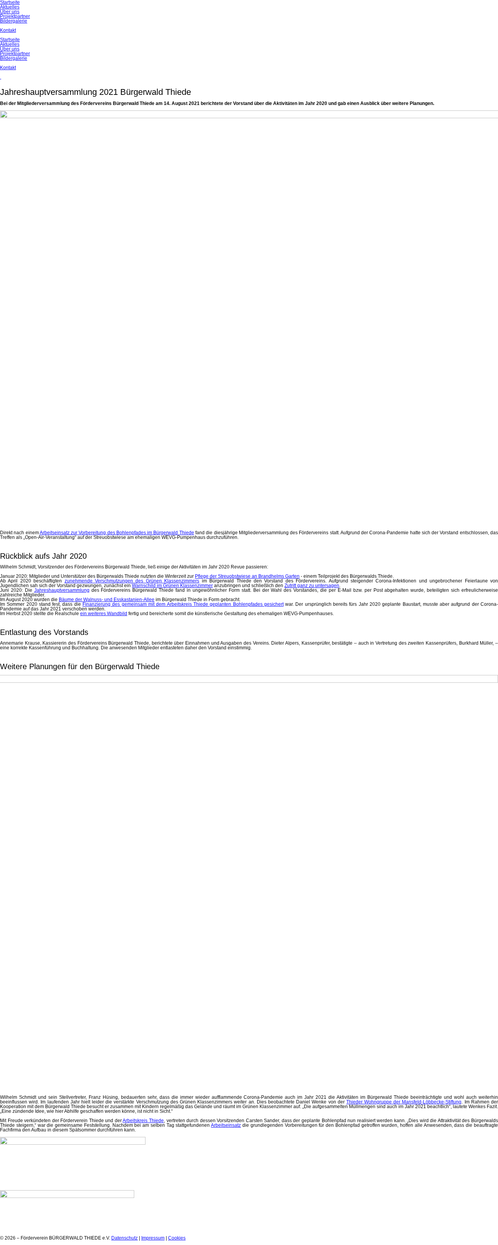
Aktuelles (9, 44)
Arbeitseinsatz (226, 1125)
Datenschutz (124, 1238)
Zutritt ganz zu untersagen (311, 585)
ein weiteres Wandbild (103, 613)
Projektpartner (15, 53)
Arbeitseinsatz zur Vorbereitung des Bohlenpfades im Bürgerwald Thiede (117, 532)
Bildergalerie (13, 58)
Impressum (153, 1238)
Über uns (9, 49)
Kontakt (8, 67)
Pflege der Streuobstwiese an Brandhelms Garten (247, 576)
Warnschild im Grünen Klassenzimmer (172, 585)
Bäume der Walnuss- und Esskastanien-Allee (106, 599)
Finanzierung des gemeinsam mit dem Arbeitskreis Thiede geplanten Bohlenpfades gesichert (183, 604)
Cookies (177, 1238)
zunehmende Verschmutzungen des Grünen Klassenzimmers (132, 581)
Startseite (10, 39)
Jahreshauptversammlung (61, 590)
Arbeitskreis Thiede (143, 1120)
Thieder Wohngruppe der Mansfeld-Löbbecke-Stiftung (404, 1102)
